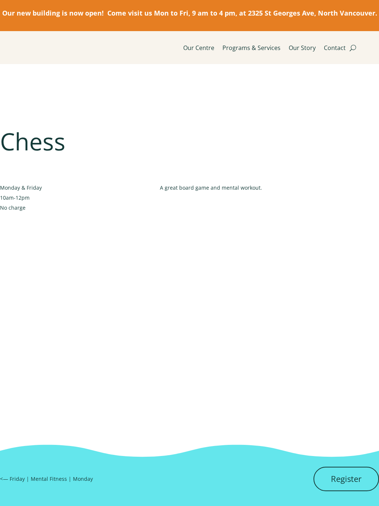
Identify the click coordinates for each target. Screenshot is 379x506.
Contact (335, 48)
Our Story (302, 48)
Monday (83, 478)
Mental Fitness (49, 478)
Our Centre (198, 48)
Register (346, 478)
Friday (17, 478)
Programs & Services (251, 48)
